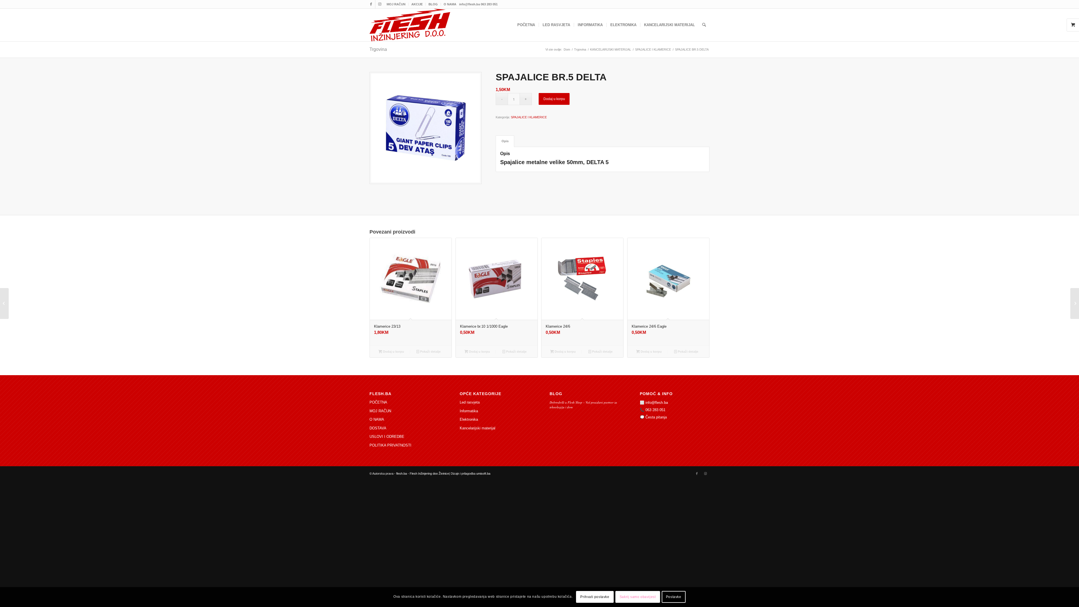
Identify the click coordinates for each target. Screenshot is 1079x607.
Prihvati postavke (594, 597)
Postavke (673, 597)
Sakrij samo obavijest (638, 597)
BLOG (433, 4)
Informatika (469, 411)
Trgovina (378, 49)
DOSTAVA (378, 428)
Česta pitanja (656, 417)
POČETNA (378, 402)
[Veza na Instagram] (379, 4)
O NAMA (450, 4)
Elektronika (469, 419)
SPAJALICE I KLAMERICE (529, 117)
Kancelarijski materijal (477, 428)
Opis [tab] (505, 141)
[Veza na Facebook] (371, 4)
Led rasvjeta (470, 402)
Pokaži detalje (430, 351)
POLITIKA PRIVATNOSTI (390, 445)
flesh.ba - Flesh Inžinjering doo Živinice (422, 473)
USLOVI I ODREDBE (387, 436)
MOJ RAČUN (396, 4)
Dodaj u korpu (554, 99)
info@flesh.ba (656, 402)
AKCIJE (417, 4)
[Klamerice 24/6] (4, 303)
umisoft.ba (483, 473)
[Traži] (704, 25)
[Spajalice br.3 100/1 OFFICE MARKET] (1074, 303)
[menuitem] (396, 4)
